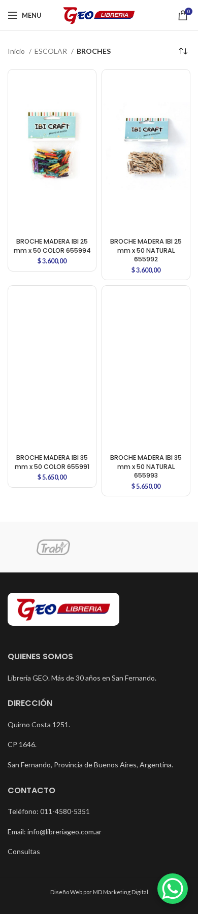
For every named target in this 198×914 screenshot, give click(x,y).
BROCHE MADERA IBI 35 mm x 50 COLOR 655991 (52, 462)
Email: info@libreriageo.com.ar (55, 831)
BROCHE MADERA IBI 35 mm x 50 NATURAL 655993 (146, 466)
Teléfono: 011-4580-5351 (49, 811)
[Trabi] (53, 547)
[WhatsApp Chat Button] (172, 888)
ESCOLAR (52, 51)
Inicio (17, 51)
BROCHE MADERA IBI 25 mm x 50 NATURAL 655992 (146, 250)
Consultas (24, 851)
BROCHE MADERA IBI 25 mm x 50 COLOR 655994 (52, 246)
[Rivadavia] (144, 547)
